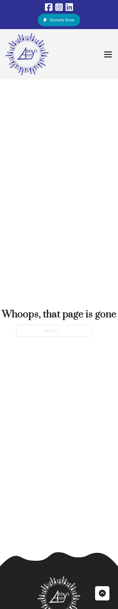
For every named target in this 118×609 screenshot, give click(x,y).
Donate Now (62, 19)
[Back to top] (102, 593)
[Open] (108, 54)
